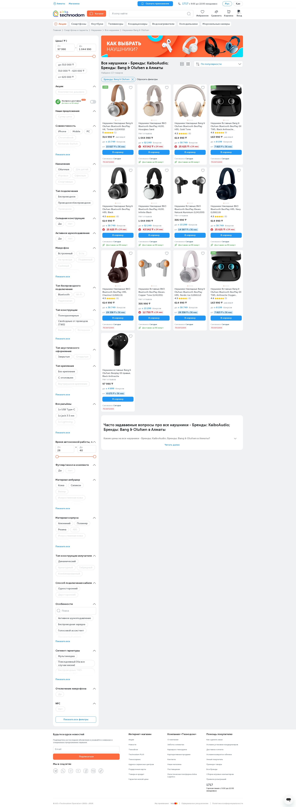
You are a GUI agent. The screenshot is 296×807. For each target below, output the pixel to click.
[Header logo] (68, 14)
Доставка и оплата (214, 749)
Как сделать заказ (214, 740)
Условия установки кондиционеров (222, 745)
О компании (172, 740)
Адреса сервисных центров (141, 764)
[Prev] (105, 46)
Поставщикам (173, 769)
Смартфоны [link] (78, 23)
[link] (118, 124)
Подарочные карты (137, 769)
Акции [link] (62, 23)
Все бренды (211, 769)
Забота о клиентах (175, 745)
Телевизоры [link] (115, 23)
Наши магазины (174, 764)
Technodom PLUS (136, 754)
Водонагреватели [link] (163, 23)
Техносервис (135, 759)
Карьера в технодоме (177, 749)
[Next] (238, 46)
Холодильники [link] (188, 23)
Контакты (171, 759)
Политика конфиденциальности (227, 803)
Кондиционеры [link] (137, 23)
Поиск (65, 610)
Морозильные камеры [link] (216, 23)
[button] (202, 13)
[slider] (57, 56)
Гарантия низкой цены (138, 779)
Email (58, 749)
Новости (132, 745)
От (59, 46)
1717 (209, 785)
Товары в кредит (136, 774)
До (80, 46)
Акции (131, 740)
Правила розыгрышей (216, 779)
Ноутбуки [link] (97, 23)
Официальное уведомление (194, 803)
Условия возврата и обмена (219, 754)
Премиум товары (214, 764)
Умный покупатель (214, 759)
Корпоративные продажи (178, 754)
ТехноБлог (133, 749)
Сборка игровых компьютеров (220, 774)
